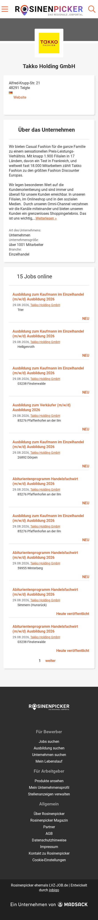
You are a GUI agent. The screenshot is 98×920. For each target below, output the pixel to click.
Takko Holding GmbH (45, 305)
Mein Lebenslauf (49, 761)
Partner (49, 827)
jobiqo (54, 890)
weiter (50, 661)
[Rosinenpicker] (49, 9)
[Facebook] (45, 719)
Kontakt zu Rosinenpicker (49, 853)
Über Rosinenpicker (49, 814)
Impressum (49, 847)
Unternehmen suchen (49, 755)
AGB (49, 833)
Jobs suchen (49, 741)
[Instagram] (53, 719)
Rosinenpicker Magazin (49, 820)
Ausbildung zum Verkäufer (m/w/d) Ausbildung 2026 (42, 407)
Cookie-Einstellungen (49, 860)
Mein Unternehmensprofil (49, 787)
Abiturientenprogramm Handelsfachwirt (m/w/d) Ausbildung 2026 (45, 481)
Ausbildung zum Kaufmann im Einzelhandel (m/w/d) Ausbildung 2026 (48, 296)
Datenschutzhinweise (49, 840)
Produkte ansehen (49, 781)
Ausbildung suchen (49, 748)
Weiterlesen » (46, 218)
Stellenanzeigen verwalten (49, 794)
